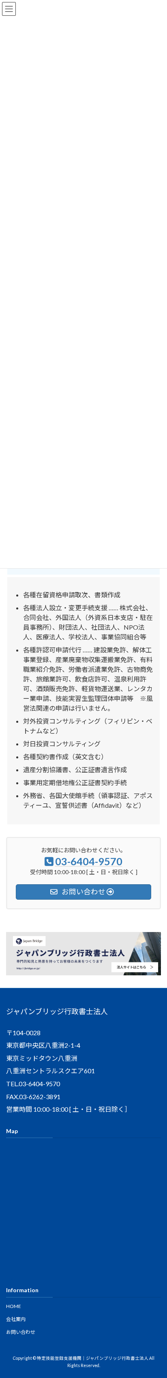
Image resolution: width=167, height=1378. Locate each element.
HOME (13, 1306)
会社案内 (16, 1319)
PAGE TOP (155, 1328)
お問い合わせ (20, 1332)
